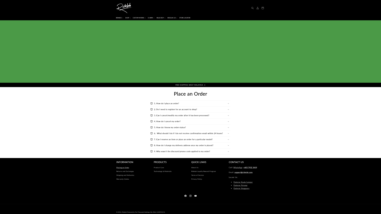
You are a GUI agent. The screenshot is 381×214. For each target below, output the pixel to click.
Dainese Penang (240, 185)
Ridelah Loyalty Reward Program (203, 171)
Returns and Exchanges (125, 171)
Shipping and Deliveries (125, 175)
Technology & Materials (163, 171)
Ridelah (124, 212)
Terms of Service (197, 175)
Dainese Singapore (242, 188)
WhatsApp (237, 167)
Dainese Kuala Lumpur (243, 182)
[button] (252, 8)
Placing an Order (122, 167)
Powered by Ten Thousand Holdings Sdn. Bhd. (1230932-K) (146, 212)
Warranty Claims (122, 179)
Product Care (159, 167)
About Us (195, 167)
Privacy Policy (196, 179)
